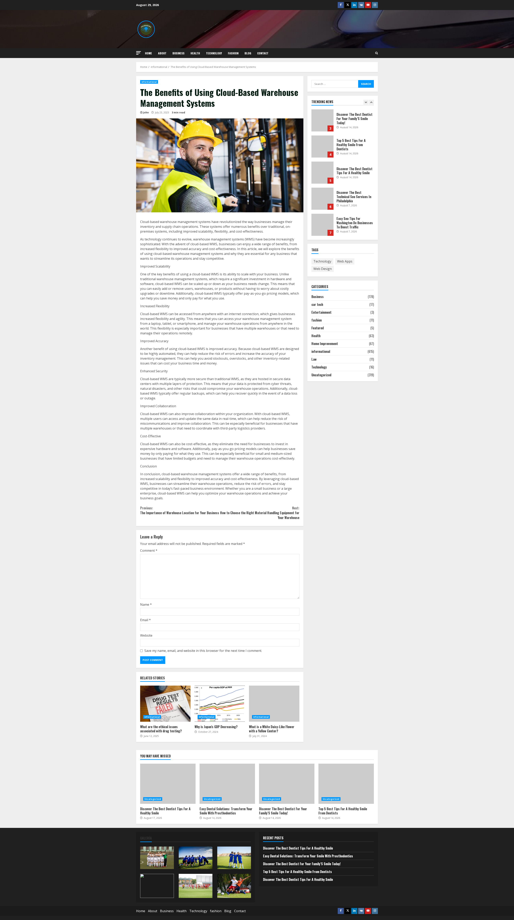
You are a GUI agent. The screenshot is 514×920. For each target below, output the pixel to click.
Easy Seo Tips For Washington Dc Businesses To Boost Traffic (322, 225)
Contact (262, 53)
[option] (342, 122)
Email (145, 620)
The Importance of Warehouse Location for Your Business (179, 510)
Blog (248, 53)
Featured (317, 327)
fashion (233, 53)
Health (195, 53)
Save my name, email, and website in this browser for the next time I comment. (203, 650)
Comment (148, 550)
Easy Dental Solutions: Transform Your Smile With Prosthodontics (227, 784)
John (146, 112)
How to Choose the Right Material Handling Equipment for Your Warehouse (259, 513)
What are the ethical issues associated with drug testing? (165, 704)
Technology (214, 53)
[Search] (376, 53)
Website (146, 635)
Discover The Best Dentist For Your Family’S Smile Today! (322, 120)
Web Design (322, 268)
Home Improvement (324, 343)
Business (178, 53)
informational (149, 81)
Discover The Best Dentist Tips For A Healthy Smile (322, 173)
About (162, 53)
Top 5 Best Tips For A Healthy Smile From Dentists (322, 146)
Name (146, 604)
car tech (317, 304)
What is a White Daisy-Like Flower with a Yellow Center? (274, 704)
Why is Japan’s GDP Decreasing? (220, 704)
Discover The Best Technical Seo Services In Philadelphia (322, 199)
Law (314, 359)
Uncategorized (321, 374)
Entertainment (321, 312)
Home (148, 53)
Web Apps (344, 261)
